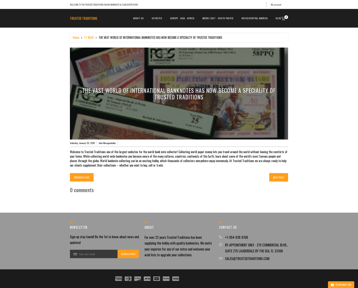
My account (276, 4)
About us (138, 18)
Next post (278, 177)
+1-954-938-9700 (236, 237)
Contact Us (342, 284)
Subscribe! (128, 254)
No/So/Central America (255, 18)
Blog (278, 18)
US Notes (157, 18)
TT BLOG (89, 37)
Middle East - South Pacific (218, 18)
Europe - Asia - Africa (182, 18)
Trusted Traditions (83, 18)
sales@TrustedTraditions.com (247, 258)
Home (76, 37)
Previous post (82, 177)
